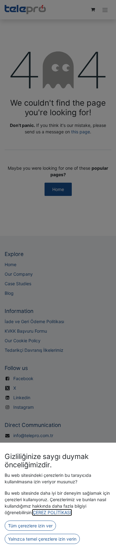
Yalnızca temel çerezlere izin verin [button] (42, 539)
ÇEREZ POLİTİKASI (52, 512)
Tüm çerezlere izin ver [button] (30, 525)
